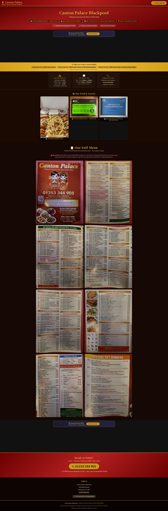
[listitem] (59, 192)
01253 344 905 (160, 3)
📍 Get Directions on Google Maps (84, 496)
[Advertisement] (83, 49)
